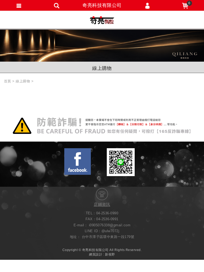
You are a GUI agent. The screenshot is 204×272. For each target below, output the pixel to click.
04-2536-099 (106, 219)
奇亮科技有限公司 (102, 20)
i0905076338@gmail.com (109, 225)
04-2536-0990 (107, 213)
